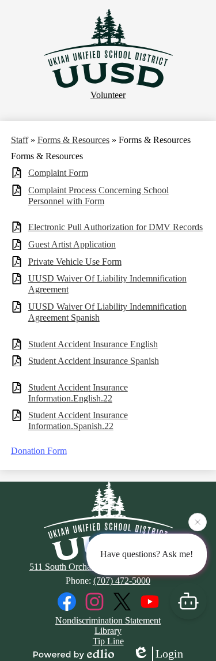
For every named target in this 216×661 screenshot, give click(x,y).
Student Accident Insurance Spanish (93, 361)
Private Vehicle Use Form (75, 261)
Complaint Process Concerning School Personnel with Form (98, 195)
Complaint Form (58, 173)
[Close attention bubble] (197, 521)
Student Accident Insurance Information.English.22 (78, 392)
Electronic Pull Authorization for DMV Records (115, 227)
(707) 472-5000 (121, 580)
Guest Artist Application (72, 244)
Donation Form (39, 451)
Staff (19, 140)
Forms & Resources (73, 140)
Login (169, 653)
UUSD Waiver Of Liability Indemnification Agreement (107, 283)
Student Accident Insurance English (93, 344)
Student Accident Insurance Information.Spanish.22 (78, 420)
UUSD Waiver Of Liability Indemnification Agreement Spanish (107, 312)
